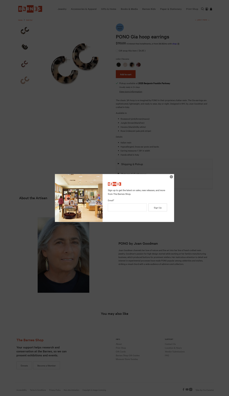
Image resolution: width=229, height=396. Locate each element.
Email (111, 200)
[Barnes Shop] (114, 185)
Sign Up (158, 207)
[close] (171, 176)
